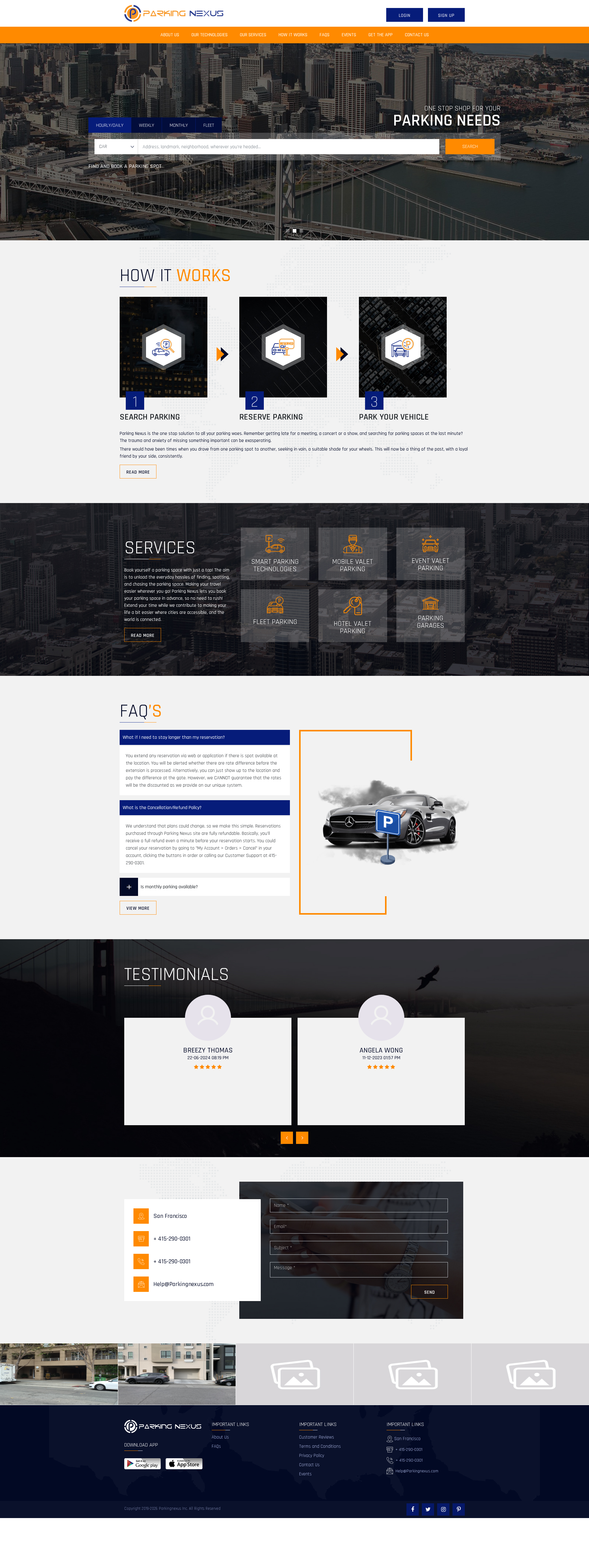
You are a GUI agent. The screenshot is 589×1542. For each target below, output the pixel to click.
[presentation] (287, 1138)
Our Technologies (209, 35)
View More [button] (138, 908)
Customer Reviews (316, 1437)
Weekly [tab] (146, 125)
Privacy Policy (311, 1456)
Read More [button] (138, 472)
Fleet (208, 125)
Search (470, 146)
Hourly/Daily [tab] (109, 125)
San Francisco (407, 1439)
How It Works (293, 35)
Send (429, 1292)
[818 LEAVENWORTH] (412, 1374)
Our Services (253, 35)
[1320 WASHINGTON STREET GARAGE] (177, 1374)
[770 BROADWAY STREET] (59, 1374)
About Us (172, 34)
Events (349, 35)
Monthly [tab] (179, 125)
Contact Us (417, 35)
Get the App (380, 35)
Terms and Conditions (320, 1446)
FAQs (324, 35)
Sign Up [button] (446, 15)
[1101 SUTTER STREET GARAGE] (294, 1374)
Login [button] (404, 15)
